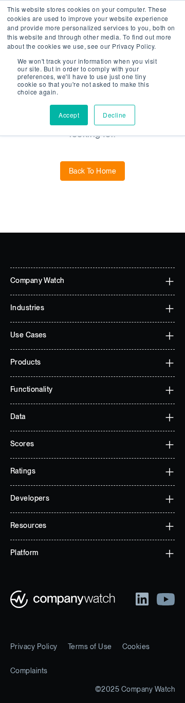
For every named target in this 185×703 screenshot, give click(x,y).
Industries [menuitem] (27, 307)
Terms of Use (90, 646)
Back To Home (93, 171)
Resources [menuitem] (28, 525)
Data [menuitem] (18, 416)
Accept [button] (69, 114)
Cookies (136, 646)
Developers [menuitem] (29, 498)
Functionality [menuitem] (31, 389)
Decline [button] (114, 114)
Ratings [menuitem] (22, 471)
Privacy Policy (34, 646)
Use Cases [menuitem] (28, 335)
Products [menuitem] (25, 362)
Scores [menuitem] (22, 444)
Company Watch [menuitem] (37, 280)
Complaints (29, 671)
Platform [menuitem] (24, 552)
